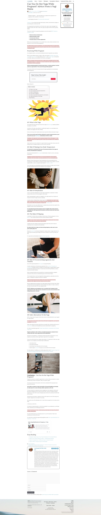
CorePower (37, 135)
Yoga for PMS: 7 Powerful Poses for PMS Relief (38, 441)
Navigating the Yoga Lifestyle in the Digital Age (35, 445)
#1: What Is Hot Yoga (33, 89)
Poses (36, 1)
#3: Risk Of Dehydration (33, 92)
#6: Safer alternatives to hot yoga (35, 96)
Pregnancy (29, 22)
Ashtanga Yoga (52, 55)
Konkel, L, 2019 (49, 162)
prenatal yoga (33, 322)
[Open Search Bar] (73, 1)
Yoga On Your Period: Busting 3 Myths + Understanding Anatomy (42, 438)
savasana (37, 347)
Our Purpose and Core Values (67, 23)
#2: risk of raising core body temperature (37, 90)
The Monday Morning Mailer (69, 503)
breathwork (29, 325)
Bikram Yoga (49, 124)
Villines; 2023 (49, 202)
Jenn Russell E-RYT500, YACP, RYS (34, 11)
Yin (46, 56)
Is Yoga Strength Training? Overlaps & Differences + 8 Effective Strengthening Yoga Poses (42, 444)
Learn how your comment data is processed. (50, 494)
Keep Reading (31, 97)
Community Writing (64, 1)
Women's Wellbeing (30, 12)
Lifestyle (57, 1)
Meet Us (72, 502)
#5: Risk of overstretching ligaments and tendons (38, 94)
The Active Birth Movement (43, 19)
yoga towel (33, 231)
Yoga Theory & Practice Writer (67, 11)
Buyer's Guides (48, 505)
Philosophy (46, 1)
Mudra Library (51, 501)
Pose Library (46, 501)
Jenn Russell (67, 9)
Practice (40, 1)
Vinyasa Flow (33, 56)
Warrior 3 (29, 217)
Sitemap (72, 510)
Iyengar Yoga (50, 56)
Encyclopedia (52, 1)
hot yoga (40, 263)
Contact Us (72, 509)
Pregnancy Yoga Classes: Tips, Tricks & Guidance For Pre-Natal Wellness (43, 436)
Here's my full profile (67, 14)
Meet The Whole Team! (67, 26)
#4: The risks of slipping (34, 93)
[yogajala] (30, 1)
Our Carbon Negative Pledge (69, 505)
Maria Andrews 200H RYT (44, 11)
